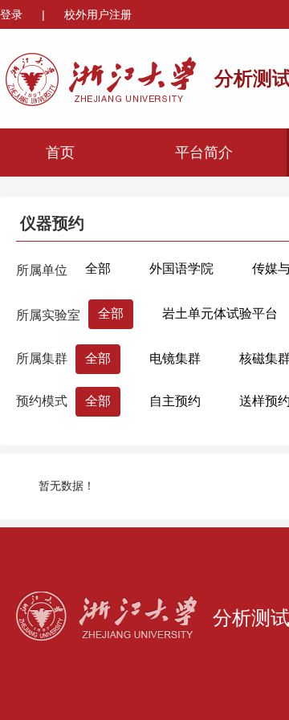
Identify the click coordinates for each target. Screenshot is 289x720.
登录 (13, 14)
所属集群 (41, 358)
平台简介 (204, 152)
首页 (60, 152)
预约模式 (41, 401)
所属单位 (41, 270)
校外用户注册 (98, 14)
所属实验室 (48, 315)
